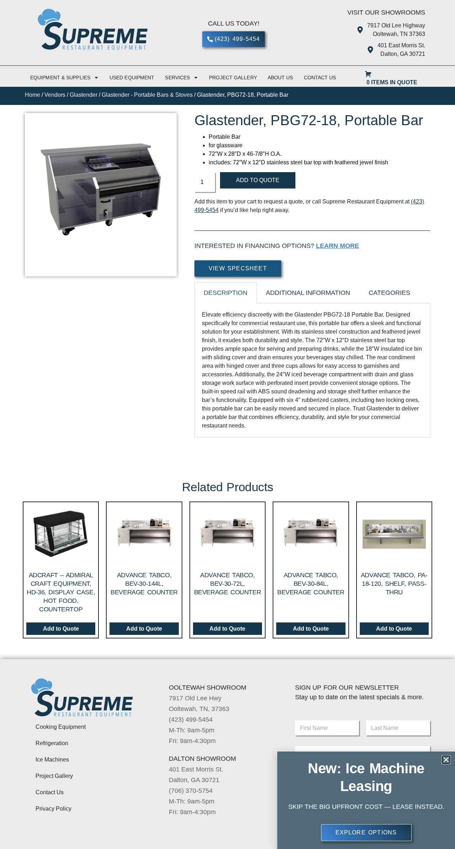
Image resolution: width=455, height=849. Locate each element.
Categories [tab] (389, 292)
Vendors (54, 95)
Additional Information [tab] (308, 292)
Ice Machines (52, 760)
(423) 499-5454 (191, 719)
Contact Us (320, 77)
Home (32, 95)
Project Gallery (233, 77)
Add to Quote (257, 180)
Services (177, 77)
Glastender (83, 95)
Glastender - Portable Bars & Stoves (147, 95)
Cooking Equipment (61, 727)
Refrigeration (52, 743)
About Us (280, 77)
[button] (446, 759)
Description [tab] (225, 292)
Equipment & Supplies (60, 77)
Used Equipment (131, 77)
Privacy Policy (53, 809)
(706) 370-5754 (191, 790)
